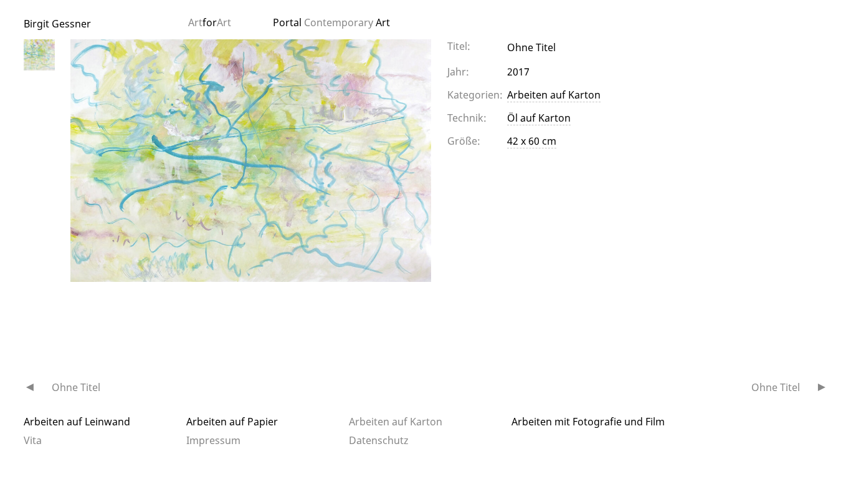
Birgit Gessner (57, 24)
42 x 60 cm (531, 141)
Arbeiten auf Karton (554, 95)
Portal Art (331, 22)
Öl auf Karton (539, 118)
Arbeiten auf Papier (232, 421)
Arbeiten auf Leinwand (77, 421)
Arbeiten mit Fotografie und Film (588, 421)
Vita (33, 440)
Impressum (213, 440)
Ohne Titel (76, 387)
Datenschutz (379, 440)
